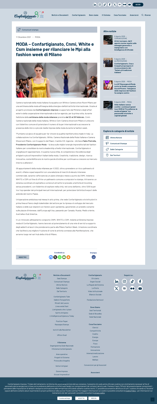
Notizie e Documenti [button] (60, 15)
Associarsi (134, 15)
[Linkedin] (116, 281)
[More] (68, 257)
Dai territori (115, 155)
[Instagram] (124, 281)
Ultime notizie (116, 137)
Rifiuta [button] (93, 398)
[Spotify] (124, 288)
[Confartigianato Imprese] (29, 15)
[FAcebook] (140, 281)
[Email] (64, 257)
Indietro (22, 257)
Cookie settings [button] (64, 398)
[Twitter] (116, 288)
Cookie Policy (131, 391)
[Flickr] (132, 288)
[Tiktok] (132, 281)
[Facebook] (51, 257)
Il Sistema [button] (106, 15)
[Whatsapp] (60, 257)
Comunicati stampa (118, 143)
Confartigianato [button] (79, 15)
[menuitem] (94, 6)
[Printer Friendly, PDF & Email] (94, 258)
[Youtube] (140, 288)
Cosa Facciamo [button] (120, 15)
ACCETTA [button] (81, 398)
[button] (146, 15)
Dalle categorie (116, 149)
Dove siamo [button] (93, 15)
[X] (55, 257)
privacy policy (99, 393)
